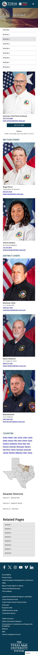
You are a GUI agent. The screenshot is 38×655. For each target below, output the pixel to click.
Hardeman (13, 444)
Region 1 (6, 34)
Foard (30, 441)
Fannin (24, 441)
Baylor (10, 438)
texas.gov (5, 605)
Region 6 (6, 58)
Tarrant (5, 453)
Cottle (20, 438)
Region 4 (6, 48)
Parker (13, 450)
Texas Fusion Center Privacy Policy (14, 602)
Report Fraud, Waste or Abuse (12, 586)
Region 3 (6, 44)
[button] (33, 4)
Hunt (24, 444)
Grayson (6, 444)
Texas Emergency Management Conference (17, 580)
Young (30, 453)
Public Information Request (12, 621)
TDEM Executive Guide (10, 610)
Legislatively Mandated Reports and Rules (17, 597)
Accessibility (6, 575)
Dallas (5, 441)
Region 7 (6, 62)
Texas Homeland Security (11, 588)
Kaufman (12, 447)
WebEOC (5, 629)
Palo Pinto (6, 450)
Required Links (7, 608)
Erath (20, 441)
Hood (20, 444)
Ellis (15, 441)
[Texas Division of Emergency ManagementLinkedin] (31, 568)
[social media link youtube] (20, 568)
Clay (15, 438)
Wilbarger (19, 453)
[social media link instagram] (15, 568)
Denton (10, 441)
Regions (6, 30)
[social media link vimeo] (26, 568)
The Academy (7, 591)
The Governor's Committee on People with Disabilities (17, 625)
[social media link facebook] (4, 568)
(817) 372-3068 (19, 125)
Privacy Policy (7, 577)
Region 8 (6, 67)
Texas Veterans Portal (10, 599)
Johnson (6, 447)
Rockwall (19, 450)
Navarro (28, 447)
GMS (3, 632)
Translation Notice (8, 613)
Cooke (30, 438)
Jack (28, 444)
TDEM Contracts (8, 618)
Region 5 (6, 53)
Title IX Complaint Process (11, 634)
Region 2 (6, 39)
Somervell (27, 450)
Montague (20, 447)
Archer (5, 438)
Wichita (12, 453)
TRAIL (4, 583)
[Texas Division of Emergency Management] (9, 4)
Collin (25, 438)
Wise (25, 453)
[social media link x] (9, 568)
